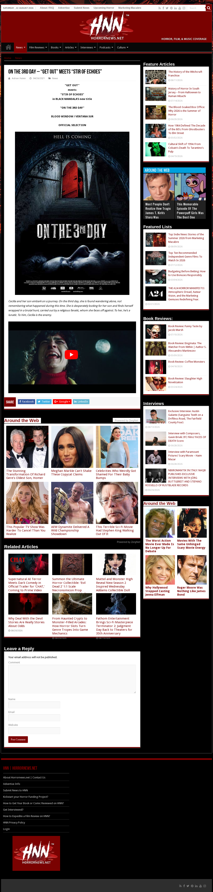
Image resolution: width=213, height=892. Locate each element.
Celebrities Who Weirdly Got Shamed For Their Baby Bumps (116, 474)
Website (13, 724)
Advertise (64, 7)
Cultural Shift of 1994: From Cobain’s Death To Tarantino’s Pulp (186, 147)
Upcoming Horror (104, 7)
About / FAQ (47, 7)
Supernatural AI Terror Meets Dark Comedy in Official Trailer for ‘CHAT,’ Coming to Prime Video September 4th (26, 586)
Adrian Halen (19, 78)
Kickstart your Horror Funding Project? (25, 796)
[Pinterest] (171, 8)
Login (6, 829)
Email (11, 712)
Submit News (81, 7)
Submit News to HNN (15, 790)
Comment (14, 662)
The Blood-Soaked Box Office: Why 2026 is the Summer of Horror (186, 111)
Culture (121, 47)
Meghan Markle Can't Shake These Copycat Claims (71, 472)
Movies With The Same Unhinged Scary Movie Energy (191, 544)
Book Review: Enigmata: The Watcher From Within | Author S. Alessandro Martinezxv (187, 347)
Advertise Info (11, 783)
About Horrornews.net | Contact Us (24, 777)
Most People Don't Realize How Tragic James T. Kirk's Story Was (158, 210)
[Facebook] (163, 8)
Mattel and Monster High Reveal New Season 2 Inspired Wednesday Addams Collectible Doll (114, 584)
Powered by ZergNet (128, 542)
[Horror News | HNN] (107, 26)
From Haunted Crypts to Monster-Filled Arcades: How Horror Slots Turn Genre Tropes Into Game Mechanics (70, 626)
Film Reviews (36, 47)
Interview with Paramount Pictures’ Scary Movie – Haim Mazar (185, 455)
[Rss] (159, 8)
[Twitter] (167, 8)
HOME (8, 47)
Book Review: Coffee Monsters (186, 361)
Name (11, 699)
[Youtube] (179, 8)
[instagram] (184, 8)
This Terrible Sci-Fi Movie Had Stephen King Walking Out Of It (115, 530)
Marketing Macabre (129, 7)
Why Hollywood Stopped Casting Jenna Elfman (157, 591)
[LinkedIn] (175, 8)
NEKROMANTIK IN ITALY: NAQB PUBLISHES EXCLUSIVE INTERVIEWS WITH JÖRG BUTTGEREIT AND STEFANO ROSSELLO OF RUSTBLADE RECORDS (175, 478)
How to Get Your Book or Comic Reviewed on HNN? (33, 803)
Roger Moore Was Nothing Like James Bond (191, 591)
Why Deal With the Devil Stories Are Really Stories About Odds (26, 622)
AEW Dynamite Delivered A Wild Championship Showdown (70, 530)
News (19, 47)
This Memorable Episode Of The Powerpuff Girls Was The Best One (190, 210)
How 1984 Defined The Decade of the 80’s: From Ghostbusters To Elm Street (186, 129)
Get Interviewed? (13, 809)
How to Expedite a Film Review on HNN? (26, 816)
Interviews (86, 47)
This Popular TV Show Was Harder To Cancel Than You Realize (25, 530)
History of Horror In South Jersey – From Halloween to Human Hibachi (184, 92)
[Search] (209, 8)
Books (54, 47)
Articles (69, 47)
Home (7, 58)
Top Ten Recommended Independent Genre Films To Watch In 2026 (185, 256)
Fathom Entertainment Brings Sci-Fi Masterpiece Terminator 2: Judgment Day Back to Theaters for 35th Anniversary (114, 626)
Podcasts (105, 47)
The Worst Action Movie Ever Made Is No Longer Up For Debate (159, 546)
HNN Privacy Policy (14, 822)
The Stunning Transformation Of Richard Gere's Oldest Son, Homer (25, 474)
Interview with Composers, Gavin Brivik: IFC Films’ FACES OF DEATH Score (187, 437)
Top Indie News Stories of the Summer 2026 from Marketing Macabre (186, 238)
